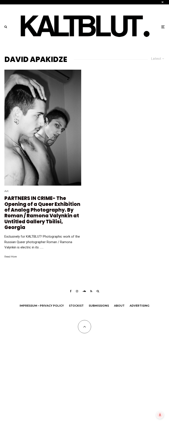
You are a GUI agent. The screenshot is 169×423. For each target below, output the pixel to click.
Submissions (99, 305)
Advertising (139, 305)
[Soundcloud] (84, 291)
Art (6, 191)
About (119, 305)
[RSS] (91, 291)
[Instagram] (77, 291)
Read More (10, 256)
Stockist (76, 305)
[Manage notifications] (159, 415)
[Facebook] (71, 291)
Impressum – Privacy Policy (42, 305)
